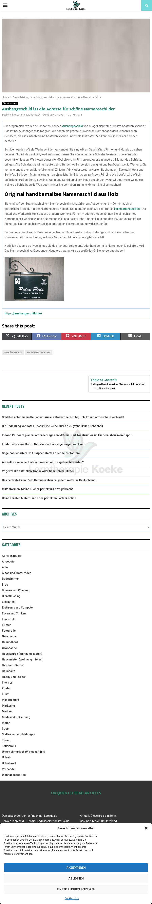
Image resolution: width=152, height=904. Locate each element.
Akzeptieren (76, 867)
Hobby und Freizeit (14, 676)
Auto (5, 567)
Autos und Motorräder (16, 573)
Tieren (6, 740)
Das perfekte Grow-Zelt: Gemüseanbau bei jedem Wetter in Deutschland (49, 480)
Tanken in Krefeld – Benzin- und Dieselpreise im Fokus (35, 821)
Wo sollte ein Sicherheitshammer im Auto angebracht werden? (43, 462)
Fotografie (9, 630)
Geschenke (9, 636)
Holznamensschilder (127, 209)
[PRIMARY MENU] (5, 5)
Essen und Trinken (14, 613)
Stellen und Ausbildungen (18, 734)
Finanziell (8, 619)
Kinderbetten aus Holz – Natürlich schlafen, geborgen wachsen (43, 444)
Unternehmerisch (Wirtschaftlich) (23, 751)
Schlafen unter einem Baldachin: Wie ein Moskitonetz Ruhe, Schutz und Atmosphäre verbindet (63, 417)
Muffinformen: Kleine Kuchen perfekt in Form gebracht (37, 489)
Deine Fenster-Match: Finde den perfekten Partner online (39, 498)
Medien (7, 711)
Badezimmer (10, 578)
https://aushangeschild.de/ (23, 313)
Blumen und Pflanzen (15, 590)
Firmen (6, 624)
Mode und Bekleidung (16, 717)
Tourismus (9, 746)
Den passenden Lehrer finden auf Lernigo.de (29, 815)
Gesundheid (10, 642)
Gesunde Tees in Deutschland (98, 821)
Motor (6, 722)
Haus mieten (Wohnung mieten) (22, 659)
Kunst (5, 694)
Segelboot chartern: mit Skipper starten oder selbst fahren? (41, 453)
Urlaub (6, 757)
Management (10, 699)
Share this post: (107, 388)
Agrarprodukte (11, 555)
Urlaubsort (9, 763)
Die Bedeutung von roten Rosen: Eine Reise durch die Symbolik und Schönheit (52, 426)
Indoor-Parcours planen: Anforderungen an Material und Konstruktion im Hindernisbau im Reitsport (67, 435)
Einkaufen (8, 601)
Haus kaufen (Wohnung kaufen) (22, 653)
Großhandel (10, 648)
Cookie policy (72, 898)
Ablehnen (76, 878)
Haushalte (8, 671)
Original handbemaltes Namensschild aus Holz (119, 384)
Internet (7, 682)
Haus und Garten (13, 665)
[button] (146, 828)
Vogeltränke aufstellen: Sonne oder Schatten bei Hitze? (38, 471)
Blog (5, 584)
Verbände (8, 769)
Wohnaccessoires (14, 774)
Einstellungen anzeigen (76, 889)
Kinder (6, 688)
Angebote (8, 561)
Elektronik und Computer (18, 607)
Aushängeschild (72, 126)
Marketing (8, 705)
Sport (5, 728)
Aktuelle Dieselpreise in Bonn (98, 815)
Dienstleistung (10, 103)
